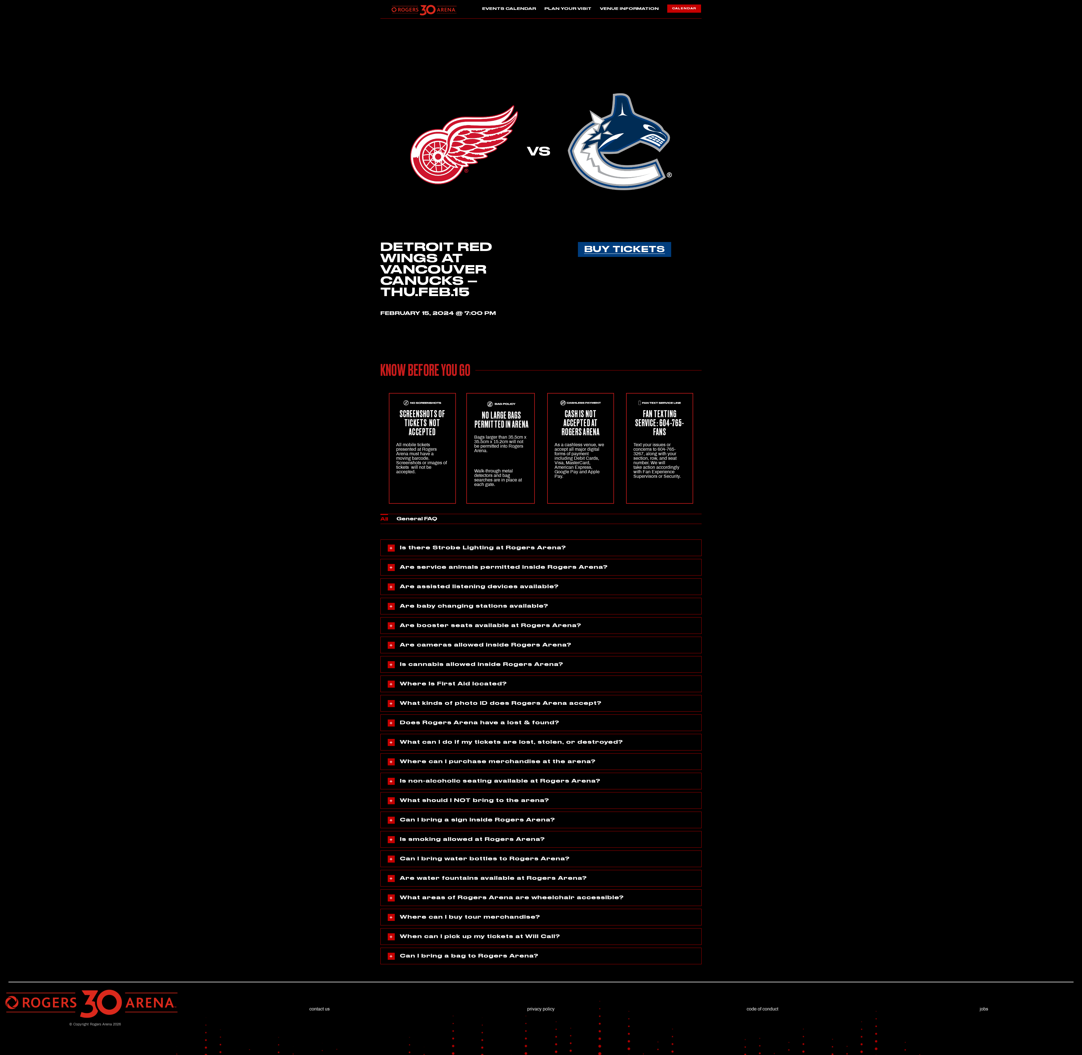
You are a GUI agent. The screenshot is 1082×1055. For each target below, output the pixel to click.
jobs (984, 1009)
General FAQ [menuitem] (416, 519)
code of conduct (762, 1009)
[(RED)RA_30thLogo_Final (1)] (424, 6)
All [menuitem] (384, 519)
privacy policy (541, 1009)
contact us (319, 1009)
